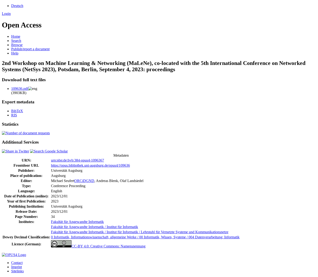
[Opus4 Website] (14, 255)
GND (90, 181)
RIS (14, 115)
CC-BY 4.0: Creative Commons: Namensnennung (108, 246)
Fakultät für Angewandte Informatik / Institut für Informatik (94, 227)
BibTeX (17, 111)
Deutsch (17, 6)
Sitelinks (17, 271)
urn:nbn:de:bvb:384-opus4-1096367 (77, 160)
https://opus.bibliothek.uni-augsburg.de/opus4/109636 (90, 165)
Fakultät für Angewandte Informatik (77, 222)
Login (6, 14)
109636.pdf (19, 89)
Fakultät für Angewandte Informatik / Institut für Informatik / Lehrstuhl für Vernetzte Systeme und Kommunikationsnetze (139, 232)
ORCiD (80, 181)
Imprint (16, 267)
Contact (17, 263)
